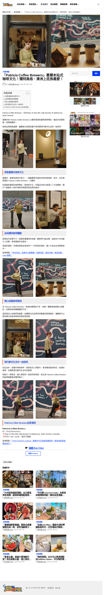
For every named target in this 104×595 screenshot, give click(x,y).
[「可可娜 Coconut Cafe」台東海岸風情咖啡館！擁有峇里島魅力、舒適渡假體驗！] (51, 479)
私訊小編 (57, 588)
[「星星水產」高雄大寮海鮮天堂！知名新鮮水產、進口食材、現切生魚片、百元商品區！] (17, 543)
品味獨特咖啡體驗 (11, 99)
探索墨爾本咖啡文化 (12, 96)
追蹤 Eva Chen (36, 448)
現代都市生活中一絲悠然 (14, 104)
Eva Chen (8, 462)
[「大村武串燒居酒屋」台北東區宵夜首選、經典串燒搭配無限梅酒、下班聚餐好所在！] (17, 479)
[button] (98, 4)
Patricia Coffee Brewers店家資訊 (17, 107)
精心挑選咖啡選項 (11, 102)
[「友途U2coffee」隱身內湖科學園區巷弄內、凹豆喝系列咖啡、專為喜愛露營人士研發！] (51, 511)
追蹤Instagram (33, 453)
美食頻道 (17, 12)
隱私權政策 (51, 588)
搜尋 (96, 73)
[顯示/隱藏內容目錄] (26, 93)
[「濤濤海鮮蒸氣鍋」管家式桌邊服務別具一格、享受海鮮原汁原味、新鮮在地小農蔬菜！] (17, 511)
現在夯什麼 (6, 12)
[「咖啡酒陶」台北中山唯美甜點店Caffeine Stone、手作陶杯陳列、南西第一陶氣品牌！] (51, 543)
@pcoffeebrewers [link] (13, 431)
